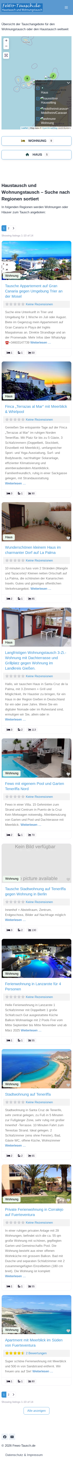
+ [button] (6, 40)
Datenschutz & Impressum (23, 1455)
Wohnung (47, 122)
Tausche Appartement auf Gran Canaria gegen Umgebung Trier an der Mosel (34, 291)
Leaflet (24, 128)
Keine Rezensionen (39, 304)
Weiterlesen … (40, 342)
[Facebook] (4, 1437)
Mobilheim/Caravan (54, 112)
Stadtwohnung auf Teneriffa (28, 1094)
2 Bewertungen (36, 1353)
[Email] (12, 1437)
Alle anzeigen (36, 1410)
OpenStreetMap (50, 128)
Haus (44, 92)
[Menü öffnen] (66, 7)
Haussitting (48, 102)
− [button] (6, 46)
